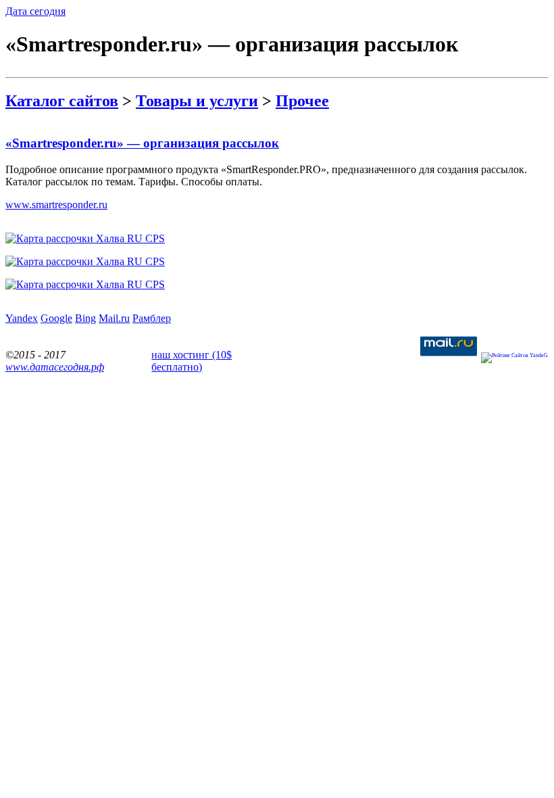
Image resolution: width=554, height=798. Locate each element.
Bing (85, 318)
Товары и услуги (197, 101)
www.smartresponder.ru (56, 204)
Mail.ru (114, 318)
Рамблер (151, 318)
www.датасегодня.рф (54, 367)
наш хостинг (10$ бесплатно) (191, 361)
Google (56, 318)
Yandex (21, 318)
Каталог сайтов (61, 101)
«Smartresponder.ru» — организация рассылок (142, 143)
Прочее (302, 101)
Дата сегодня (35, 11)
